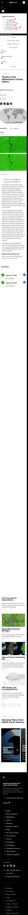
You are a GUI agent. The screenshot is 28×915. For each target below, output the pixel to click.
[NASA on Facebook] (4, 865)
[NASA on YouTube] (14, 865)
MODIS (16, 128)
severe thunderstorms (6, 196)
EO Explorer (13, 47)
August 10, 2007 (8, 182)
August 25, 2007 (8, 179)
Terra (11, 128)
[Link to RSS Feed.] (11, 103)
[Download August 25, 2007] (24, 275)
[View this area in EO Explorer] (13, 115)
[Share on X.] (1, 103)
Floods (2, 133)
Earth (13, 37)
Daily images (5, 247)
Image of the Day (13, 44)
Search (13, 67)
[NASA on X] (11, 865)
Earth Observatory (13, 40)
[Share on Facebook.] (4, 103)
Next (19, 705)
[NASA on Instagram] (7, 865)
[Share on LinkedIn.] (8, 103)
